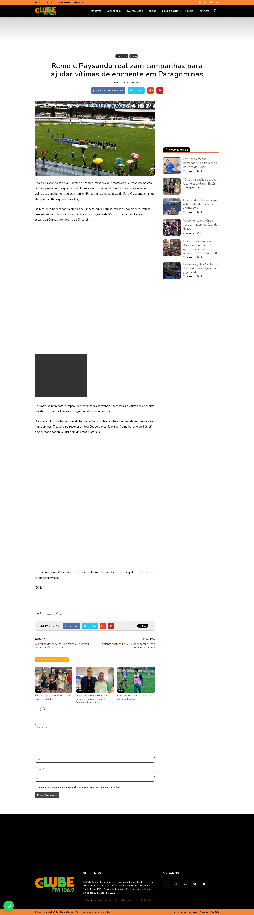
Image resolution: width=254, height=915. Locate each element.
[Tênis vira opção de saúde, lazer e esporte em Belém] (53, 680)
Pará (133, 56)
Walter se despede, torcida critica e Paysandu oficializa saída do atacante (62, 645)
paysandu (50, 614)
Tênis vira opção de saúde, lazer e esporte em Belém (200, 182)
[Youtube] (216, 2)
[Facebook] (193, 2)
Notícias (204, 912)
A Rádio (189, 11)
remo (61, 614)
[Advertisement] (61, 375)
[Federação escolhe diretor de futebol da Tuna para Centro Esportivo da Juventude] (95, 680)
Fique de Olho (170, 11)
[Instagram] (199, 2)
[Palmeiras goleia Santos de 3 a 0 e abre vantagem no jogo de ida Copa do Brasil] (172, 270)
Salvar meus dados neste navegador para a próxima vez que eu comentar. (79, 787)
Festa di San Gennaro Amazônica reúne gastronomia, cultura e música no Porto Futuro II (200, 247)
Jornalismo (114, 11)
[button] (215, 11)
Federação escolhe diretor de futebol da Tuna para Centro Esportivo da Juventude (91, 699)
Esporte (121, 56)
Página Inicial (179, 912)
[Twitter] (211, 2)
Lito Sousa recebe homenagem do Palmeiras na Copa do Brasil (200, 163)
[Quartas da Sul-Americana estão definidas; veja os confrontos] (172, 206)
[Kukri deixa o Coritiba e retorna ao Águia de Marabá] (136, 680)
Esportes (95, 11)
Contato (204, 11)
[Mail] (205, 2)
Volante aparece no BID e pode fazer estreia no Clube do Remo (128, 645)
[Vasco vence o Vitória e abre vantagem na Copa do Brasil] (172, 227)
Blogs (152, 11)
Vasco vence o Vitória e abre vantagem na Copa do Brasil (200, 225)
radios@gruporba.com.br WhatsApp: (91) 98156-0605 (122, 900)
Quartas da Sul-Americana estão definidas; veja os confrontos (200, 204)
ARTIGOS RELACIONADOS (52, 659)
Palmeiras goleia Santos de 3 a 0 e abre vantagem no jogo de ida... (200, 268)
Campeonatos (135, 11)
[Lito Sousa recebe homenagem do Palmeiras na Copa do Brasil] (172, 165)
